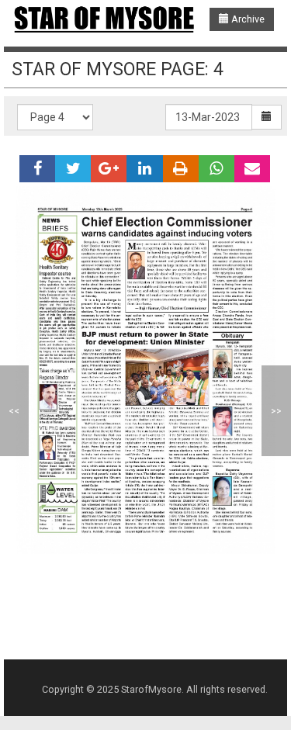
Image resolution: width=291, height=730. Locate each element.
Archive (247, 19)
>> (276, 411)
